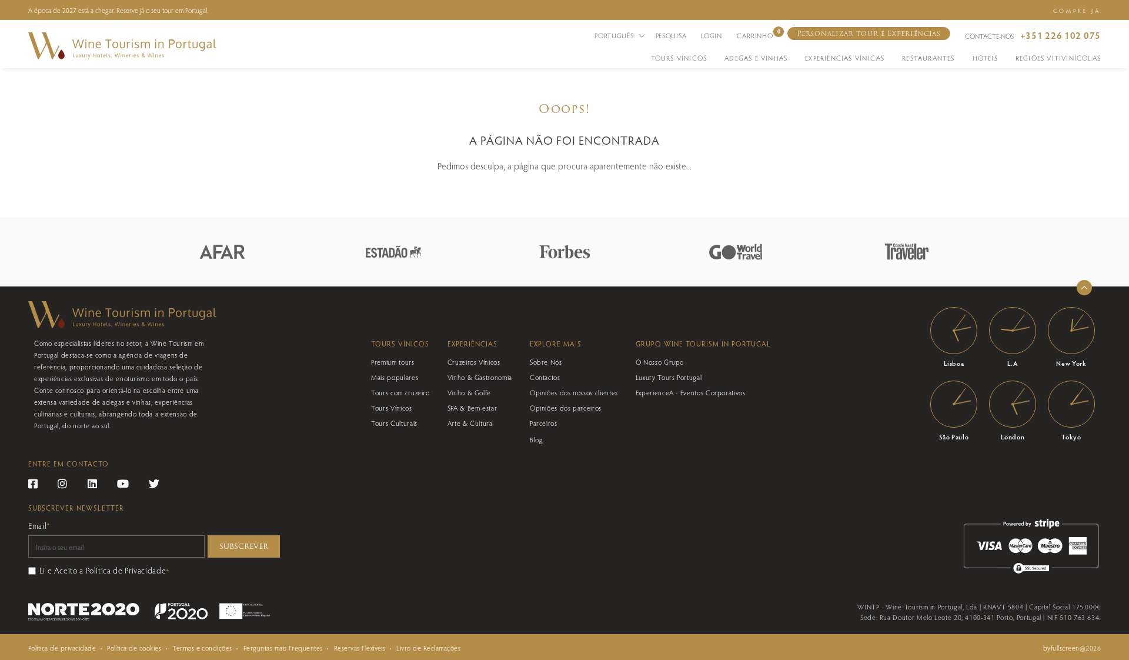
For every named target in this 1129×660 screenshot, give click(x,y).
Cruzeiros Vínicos (473, 361)
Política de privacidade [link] (62, 647)
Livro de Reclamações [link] (428, 647)
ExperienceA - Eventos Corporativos (691, 392)
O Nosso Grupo (660, 361)
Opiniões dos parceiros (566, 407)
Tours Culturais (394, 423)
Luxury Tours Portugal (669, 377)
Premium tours (392, 361)
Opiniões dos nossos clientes (574, 392)
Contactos (545, 377)
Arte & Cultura (470, 423)
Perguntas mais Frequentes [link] (283, 647)
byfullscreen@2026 (1072, 647)
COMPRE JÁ (1077, 10)
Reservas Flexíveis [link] (360, 647)
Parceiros (543, 423)
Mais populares (394, 377)
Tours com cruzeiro (400, 392)
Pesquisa (671, 35)
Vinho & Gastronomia (479, 377)
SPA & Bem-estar (472, 407)
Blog (536, 439)
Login (711, 35)
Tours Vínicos (391, 407)
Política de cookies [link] (134, 647)
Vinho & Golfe (469, 392)
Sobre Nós (546, 361)
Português (615, 35)
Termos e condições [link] (202, 647)
